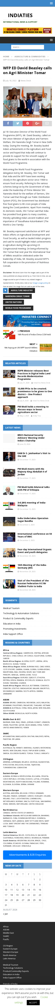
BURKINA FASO (33, 666)
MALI (16, 672)
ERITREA (6, 680)
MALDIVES (39, 736)
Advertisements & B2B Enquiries (27, 854)
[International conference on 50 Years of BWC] (9, 537)
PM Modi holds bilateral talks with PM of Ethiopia (34, 488)
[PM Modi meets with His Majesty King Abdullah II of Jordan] (9, 472)
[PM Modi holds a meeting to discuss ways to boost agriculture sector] (9, 410)
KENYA (13, 680)
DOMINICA (41, 818)
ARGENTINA (22, 840)
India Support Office (13, 633)
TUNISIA (22, 664)
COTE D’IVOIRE (9, 669)
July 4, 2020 (24, 400)
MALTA (27, 801)
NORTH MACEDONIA (24, 782)
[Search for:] (27, 47)
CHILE (44, 840)
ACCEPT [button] (33, 1002)
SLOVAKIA (7, 784)
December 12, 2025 (27, 509)
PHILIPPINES (17, 705)
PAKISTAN (7, 739)
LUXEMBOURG (35, 798)
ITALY (13, 798)
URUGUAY (16, 846)
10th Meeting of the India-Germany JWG (32, 566)
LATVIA (36, 779)
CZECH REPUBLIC (10, 779)
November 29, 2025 (27, 556)
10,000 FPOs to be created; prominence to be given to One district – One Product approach (35, 393)
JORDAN (30, 722)
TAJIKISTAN (35, 765)
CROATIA (44, 776)
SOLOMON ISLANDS (18, 753)
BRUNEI (13, 702)
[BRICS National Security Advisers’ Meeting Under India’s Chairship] (9, 438)
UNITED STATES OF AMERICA (22, 813)
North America (9, 955)
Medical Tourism (11, 608)
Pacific (6, 939)
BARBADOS (7, 818)
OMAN (5, 725)
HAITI (14, 821)
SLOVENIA (16, 784)
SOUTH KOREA (9, 711)
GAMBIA (19, 669)
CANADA (6, 813)
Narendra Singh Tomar (17, 296)
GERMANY (22, 796)
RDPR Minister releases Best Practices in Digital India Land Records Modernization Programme (34, 375)
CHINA (24, 708)
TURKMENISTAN (9, 767)
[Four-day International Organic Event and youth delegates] (9, 552)
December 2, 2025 (27, 525)
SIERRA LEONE (25, 675)
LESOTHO (15, 688)
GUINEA (33, 669)
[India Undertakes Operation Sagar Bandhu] (9, 521)
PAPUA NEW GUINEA (37, 750)
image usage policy (40, 283)
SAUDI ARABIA (30, 725)
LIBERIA (39, 661)
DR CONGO (28, 656)
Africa (5, 926)
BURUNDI (24, 677)
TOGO (34, 675)
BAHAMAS (45, 815)
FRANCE (14, 796)
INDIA (30, 708)
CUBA (15, 818)
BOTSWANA (34, 685)
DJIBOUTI (32, 677)
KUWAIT (37, 722)
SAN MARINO (46, 801)
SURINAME (7, 846)
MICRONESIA (45, 748)
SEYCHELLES (30, 680)
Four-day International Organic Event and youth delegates (35, 551)
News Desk (26, 80)
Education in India (11, 623)
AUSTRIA (6, 793)
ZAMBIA (39, 691)
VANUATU (45, 753)
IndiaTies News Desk (41, 383)
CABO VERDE (45, 666)
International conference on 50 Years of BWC (35, 535)
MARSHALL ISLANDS (32, 748)
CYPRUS (31, 793)
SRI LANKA (16, 739)
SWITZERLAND (22, 804)
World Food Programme (18, 308)
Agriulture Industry (22, 290)
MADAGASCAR (26, 688)
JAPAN (35, 708)
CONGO (20, 656)
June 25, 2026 (25, 444)
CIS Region (8, 945)
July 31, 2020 (24, 383)
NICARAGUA (36, 838)
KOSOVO (29, 779)
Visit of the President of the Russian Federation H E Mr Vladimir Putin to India (33, 583)
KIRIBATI (19, 748)
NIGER (29, 672)
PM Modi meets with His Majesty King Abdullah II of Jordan (32, 471)
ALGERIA (25, 661)
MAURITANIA (8, 672)
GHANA (26, 669)
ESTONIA (21, 779)
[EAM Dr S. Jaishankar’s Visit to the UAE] (9, 456)
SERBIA (23, 784)
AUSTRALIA (16, 708)
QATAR (21, 725)
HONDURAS (19, 838)
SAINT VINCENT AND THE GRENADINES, (24, 823)
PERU (42, 843)
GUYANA (25, 843)
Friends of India (10, 983)
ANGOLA (25, 685)
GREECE (30, 796)
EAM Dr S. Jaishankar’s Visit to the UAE (34, 454)
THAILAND (38, 705)
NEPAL (47, 736)
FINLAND (6, 796)
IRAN (13, 722)
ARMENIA (6, 762)
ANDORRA (15, 793)
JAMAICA (20, 821)
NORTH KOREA (31, 713)
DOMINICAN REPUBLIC (27, 818)
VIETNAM (46, 705)
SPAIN (5, 804)
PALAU (25, 750)
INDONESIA (30, 702)
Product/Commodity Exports (16, 971)
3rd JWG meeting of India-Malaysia (32, 504)
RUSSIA (27, 765)
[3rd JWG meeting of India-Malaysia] (9, 506)
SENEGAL (15, 675)
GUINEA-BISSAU (43, 669)
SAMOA (6, 753)
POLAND (36, 782)
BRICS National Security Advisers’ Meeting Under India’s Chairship (31, 438)
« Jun (5, 913)
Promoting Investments (14, 628)
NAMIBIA (19, 691)
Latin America (9, 958)
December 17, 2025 (27, 459)
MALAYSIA (45, 702)
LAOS (38, 702)
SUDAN (15, 664)
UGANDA (22, 683)
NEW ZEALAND (44, 708)
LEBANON (46, 722)
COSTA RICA (30, 835)
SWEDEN (12, 804)
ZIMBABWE (7, 694)
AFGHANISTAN (9, 736)
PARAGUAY (34, 843)
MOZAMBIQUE (9, 691)
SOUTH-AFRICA (29, 691)
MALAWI (36, 688)
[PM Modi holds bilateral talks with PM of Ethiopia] (9, 490)
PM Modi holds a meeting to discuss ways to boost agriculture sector (33, 409)
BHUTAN (31, 736)
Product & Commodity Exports (18, 618)
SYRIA (39, 725)
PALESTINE (13, 725)
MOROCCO (7, 664)
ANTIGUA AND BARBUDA (30, 815)
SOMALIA (39, 680)
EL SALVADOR (40, 835)
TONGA (30, 753)
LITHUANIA (44, 779)
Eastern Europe (10, 948)
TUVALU (37, 753)
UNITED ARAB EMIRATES (12, 727)
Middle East (8, 932)
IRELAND (6, 798)
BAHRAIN (6, 722)
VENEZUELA (26, 846)
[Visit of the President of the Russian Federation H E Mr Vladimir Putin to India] (9, 584)
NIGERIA (22, 672)
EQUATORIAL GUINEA (42, 656)
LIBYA (45, 661)
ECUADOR (17, 843)
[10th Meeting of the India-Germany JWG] (9, 568)
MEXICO (27, 838)
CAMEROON (28, 653)
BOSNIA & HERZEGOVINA (21, 776)
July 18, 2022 (11, 80)
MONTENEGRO (9, 782)
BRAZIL (38, 840)
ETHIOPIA (41, 677)
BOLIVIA (31, 840)
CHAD (14, 656)
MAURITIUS (44, 688)
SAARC (6, 936)
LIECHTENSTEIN (22, 798)
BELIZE (21, 835)
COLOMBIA (7, 843)
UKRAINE (30, 784)
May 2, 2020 (24, 416)
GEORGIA (33, 762)
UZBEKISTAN (22, 767)
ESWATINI (7, 688)
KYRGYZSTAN (8, 765)
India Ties (37, 416)
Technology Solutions (13, 967)
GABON (6, 658)
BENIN (23, 666)
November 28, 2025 (27, 590)
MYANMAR (7, 705)
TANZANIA (14, 683)
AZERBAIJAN (16, 762)
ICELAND (47, 796)
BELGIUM (23, 793)
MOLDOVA (19, 765)
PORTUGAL (35, 801)
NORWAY (19, 801)
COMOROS (44, 685)
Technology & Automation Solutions (21, 613)
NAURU (6, 750)
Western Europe (10, 952)
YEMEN (26, 727)
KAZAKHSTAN (43, 762)
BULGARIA (36, 776)
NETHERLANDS (9, 801)
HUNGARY (39, 796)
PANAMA (45, 838)
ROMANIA (45, 782)
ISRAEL (23, 722)
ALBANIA (6, 776)
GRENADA (7, 821)
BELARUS (25, 762)
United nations (13, 302)
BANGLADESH (21, 736)
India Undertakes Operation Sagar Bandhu (33, 519)
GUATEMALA (8, 838)
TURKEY (46, 725)
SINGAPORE (28, 705)
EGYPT (32, 661)
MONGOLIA (19, 713)
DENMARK (40, 793)
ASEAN (6, 699)
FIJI (14, 748)
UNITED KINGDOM (36, 804)
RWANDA (20, 680)
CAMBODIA (21, 702)
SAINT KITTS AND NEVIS (34, 821)
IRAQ (18, 722)
